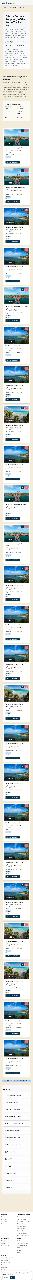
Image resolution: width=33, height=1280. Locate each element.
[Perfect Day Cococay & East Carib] (16, 305)
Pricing (3, 1224)
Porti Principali (5, 1262)
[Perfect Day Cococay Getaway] (16, 186)
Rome (3, 1269)
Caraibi (3, 1243)
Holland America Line (23, 1235)
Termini (19, 1250)
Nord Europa (5, 1245)
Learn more (10, 1274)
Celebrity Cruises (22, 1226)
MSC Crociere (21, 1228)
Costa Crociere (21, 1217)
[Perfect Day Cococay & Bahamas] (16, 147)
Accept (12, 1277)
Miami (3, 1265)
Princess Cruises (21, 1224)
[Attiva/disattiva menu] (30, 2)
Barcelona (4, 1267)
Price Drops (4, 1219)
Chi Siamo (20, 1241)
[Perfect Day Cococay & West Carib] (16, 544)
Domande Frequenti (23, 1243)
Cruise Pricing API (22, 1245)
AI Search (4, 1221)
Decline (6, 1277)
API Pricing (20, 1248)
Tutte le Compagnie (6, 1258)
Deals (2, 1217)
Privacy (19, 1252)
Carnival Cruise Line (23, 1231)
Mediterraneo (5, 1241)
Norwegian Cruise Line (23, 1221)
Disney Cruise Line (22, 1233)
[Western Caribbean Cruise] (16, 226)
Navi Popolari (5, 1260)
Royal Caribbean (21, 1219)
